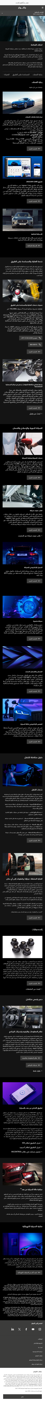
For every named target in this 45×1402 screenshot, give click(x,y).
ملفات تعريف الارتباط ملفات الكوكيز (11, 1385)
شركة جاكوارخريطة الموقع (35, 1360)
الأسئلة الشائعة (32, 246)
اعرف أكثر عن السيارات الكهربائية (27, 1272)
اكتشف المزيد (33, 149)
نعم (22, 1397)
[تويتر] (19, 1329)
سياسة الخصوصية (37, 1352)
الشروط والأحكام (38, 1343)
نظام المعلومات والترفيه (29, 1058)
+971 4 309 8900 (29, 133)
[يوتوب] (33, 1329)
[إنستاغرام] (39, 1329)
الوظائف (40, 1339)
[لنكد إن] (12, 1329)
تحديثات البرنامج (32, 1065)
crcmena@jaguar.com (20, 135)
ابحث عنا (40, 1347)
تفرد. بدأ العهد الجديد (22, 3)
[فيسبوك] (26, 1329)
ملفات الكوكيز (38, 1356)
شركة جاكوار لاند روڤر (37, 1364)
